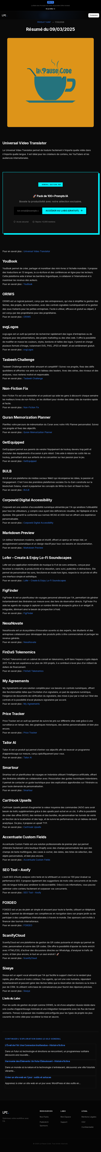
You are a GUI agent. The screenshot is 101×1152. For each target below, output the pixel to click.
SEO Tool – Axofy (32, 892)
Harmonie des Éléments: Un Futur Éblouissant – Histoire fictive (37, 1061)
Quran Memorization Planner (37, 432)
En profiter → (50, 9)
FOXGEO (27, 925)
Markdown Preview (33, 547)
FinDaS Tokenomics (33, 671)
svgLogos (28, 349)
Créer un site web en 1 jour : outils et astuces (28, 1077)
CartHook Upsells (32, 827)
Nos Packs (44, 1117)
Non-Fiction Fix (31, 407)
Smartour (28, 790)
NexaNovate (29, 642)
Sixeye (26, 991)
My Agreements (31, 703)
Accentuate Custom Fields (36, 859)
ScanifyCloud (30, 958)
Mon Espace (66, 1117)
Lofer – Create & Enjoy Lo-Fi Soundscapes (44, 580)
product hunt (44, 22)
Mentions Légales (89, 1117)
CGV (83, 1122)
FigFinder (28, 613)
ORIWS (27, 316)
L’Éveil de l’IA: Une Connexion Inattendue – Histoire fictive (35, 1045)
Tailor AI (27, 757)
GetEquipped (29, 461)
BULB (26, 490)
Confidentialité (87, 1127)
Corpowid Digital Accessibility (38, 522)
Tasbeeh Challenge (33, 378)
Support (64, 1122)
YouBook (27, 284)
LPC (5, 1112)
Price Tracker (30, 732)
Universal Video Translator (36, 251)
